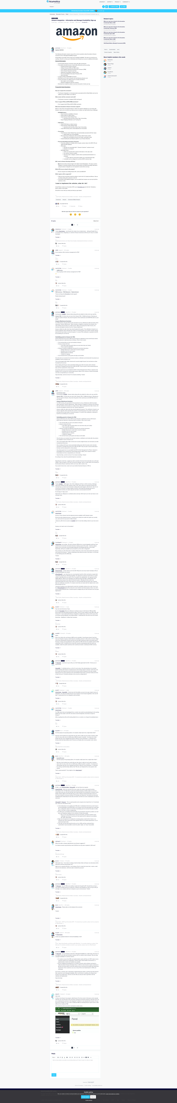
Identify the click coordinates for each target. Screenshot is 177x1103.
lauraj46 (57, 932)
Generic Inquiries (108, 52)
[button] (114, 6)
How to (105, 49)
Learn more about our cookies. (112, 1093)
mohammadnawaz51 (112, 75)
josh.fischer (57, 48)
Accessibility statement (97, 1085)
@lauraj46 (59, 953)
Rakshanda (110, 59)
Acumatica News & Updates (110, 24)
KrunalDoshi (110, 71)
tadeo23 (57, 994)
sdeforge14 (57, 841)
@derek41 (59, 662)
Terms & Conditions (79, 1085)
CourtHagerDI (58, 542)
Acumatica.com (81, 187)
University (102, 1)
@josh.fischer (62, 231)
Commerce (58, 199)
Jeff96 (56, 250)
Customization (112, 49)
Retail (67, 14)
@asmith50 (57, 668)
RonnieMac (62, 610)
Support (109, 1)
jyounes (57, 860)
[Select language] (106, 6)
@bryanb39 (72, 787)
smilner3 (109, 67)
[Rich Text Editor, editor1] (75, 1066)
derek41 (57, 606)
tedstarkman (58, 229)
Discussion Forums (60, 14)
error (118, 49)
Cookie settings (87, 1085)
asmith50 (57, 633)
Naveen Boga (111, 63)
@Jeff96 (64, 314)
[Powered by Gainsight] (88, 1083)
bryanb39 (57, 730)
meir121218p (58, 268)
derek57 (57, 690)
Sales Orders (116, 52)
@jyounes (59, 885)
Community (126, 1)
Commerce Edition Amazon (74, 199)
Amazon (64, 199)
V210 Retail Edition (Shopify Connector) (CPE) (114, 43)
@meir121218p (58, 570)
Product (117, 1)
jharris (56, 756)
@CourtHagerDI (58, 574)
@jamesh (64, 802)
